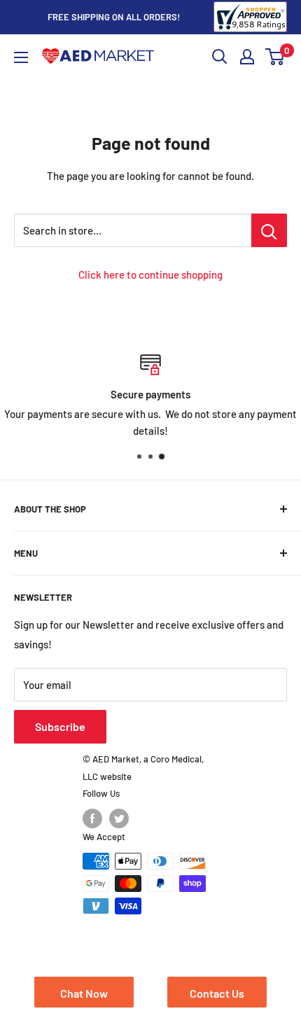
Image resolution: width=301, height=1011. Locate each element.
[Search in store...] (269, 230)
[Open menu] (21, 57)
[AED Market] (98, 57)
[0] (275, 56)
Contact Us (217, 993)
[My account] (247, 56)
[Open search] (219, 56)
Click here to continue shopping (150, 274)
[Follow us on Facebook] (92, 818)
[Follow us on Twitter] (119, 818)
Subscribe (60, 726)
